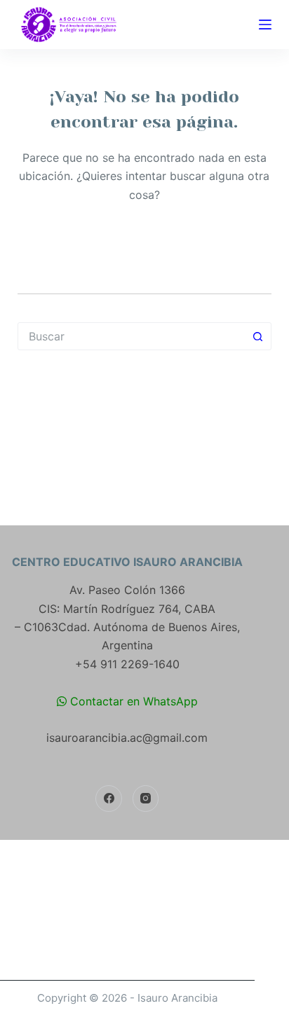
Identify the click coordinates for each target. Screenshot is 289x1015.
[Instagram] (146, 798)
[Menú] (265, 24)
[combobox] (131, 336)
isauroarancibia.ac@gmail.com (127, 738)
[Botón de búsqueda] (257, 336)
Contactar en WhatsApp (132, 701)
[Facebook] (108, 798)
